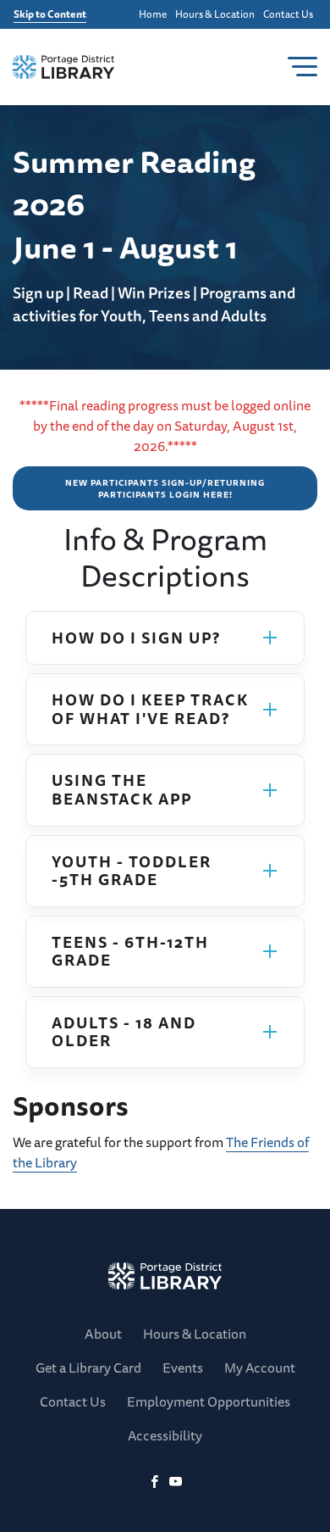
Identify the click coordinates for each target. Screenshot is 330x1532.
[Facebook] (154, 1482)
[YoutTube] (175, 1482)
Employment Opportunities (208, 1401)
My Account (259, 1368)
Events (182, 1368)
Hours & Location (215, 14)
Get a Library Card (88, 1368)
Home (153, 14)
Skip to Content (50, 14)
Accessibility (165, 1435)
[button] (165, 638)
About (103, 1334)
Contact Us (288, 14)
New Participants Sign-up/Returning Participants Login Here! (165, 488)
